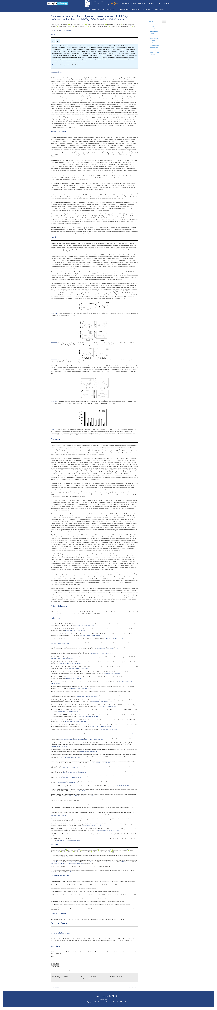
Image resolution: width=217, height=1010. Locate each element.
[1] (67, 23)
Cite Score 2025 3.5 (147, 9)
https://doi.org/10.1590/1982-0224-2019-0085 (69, 757)
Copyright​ (153, 54)
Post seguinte (133, 987)
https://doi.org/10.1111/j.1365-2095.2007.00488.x (101, 726)
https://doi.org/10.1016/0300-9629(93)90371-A (88, 696)
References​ (153, 40)
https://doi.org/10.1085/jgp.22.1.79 (114, 638)
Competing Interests (155, 50)
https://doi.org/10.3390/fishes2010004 (88, 751)
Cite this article (67, 30)
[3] (51, 866)
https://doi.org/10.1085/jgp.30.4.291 (109, 729)
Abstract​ (152, 26)
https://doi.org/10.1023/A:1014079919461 (75, 630)
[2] (104, 23)
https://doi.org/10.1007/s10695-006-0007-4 (79, 668)
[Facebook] (164, 3)
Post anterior (55, 987)
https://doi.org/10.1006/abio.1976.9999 (60, 643)
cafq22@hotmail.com (70, 857)
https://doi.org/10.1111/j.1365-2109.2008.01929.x (118, 785)
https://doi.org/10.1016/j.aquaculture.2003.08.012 (74, 772)
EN (55, 30)
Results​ (152, 33)
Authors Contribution (155, 45)
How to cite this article (155, 52)
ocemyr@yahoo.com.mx (56, 861)
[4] (51, 869)
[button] (159, 3)
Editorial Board (142, 3)
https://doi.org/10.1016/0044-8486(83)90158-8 (87, 716)
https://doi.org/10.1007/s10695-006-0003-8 (90, 635)
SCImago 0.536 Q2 (112, 9)
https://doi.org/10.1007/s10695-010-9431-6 (61, 746)
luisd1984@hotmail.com (73, 871)
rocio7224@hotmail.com (125, 861)
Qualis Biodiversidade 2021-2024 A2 (129, 9)
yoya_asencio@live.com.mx (57, 863)
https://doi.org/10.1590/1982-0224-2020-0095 (69, 942)
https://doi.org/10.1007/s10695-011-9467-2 (92, 825)
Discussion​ (153, 35)
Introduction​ (153, 28)
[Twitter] (166, 3)
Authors (152, 43)
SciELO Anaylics (159, 9)
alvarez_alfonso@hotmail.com (75, 863)
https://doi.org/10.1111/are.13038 (77, 790)
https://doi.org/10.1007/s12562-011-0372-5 (108, 830)
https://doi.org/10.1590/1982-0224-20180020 (99, 762)
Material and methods (155, 31)
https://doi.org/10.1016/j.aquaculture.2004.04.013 (109, 648)
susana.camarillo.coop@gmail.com (108, 861)
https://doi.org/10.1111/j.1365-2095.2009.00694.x (62, 658)
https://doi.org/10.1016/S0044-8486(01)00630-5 (71, 663)
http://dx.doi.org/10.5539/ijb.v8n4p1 (112, 673)
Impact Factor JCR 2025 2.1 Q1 (95, 9)
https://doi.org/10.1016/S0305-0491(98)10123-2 (81, 688)
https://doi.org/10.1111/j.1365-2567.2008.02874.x (101, 653)
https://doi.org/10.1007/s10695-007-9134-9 (71, 777)
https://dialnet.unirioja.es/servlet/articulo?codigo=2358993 (80, 795)
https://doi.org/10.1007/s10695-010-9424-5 (75, 721)
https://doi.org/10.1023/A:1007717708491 (85, 625)
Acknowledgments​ (154, 38)
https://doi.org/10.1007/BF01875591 (69, 767)
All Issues (151, 3)
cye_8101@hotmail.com (72, 861)
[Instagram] (169, 3)
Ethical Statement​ (154, 47)
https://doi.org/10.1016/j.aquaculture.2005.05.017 (103, 701)
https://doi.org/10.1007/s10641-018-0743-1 (68, 782)
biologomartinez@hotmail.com (89, 861)
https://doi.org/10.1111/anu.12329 (59, 815)
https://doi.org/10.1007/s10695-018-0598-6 (68, 809)
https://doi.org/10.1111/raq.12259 (73, 678)
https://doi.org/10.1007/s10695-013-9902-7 (108, 706)
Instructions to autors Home (128, 3)
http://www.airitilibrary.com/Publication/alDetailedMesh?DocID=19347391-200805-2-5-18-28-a (80, 739)
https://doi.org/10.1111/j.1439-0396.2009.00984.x (69, 840)
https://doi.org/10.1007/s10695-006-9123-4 (68, 711)
